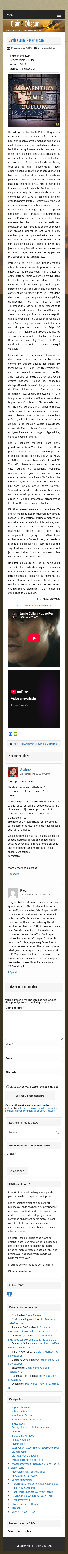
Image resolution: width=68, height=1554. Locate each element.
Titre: (13, 55)
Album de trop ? (20, 1411)
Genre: (14, 68)
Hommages (18, 1443)
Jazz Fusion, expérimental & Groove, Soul (35, 1447)
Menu (10, 14)
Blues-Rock (18, 1423)
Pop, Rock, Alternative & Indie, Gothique (35, 743)
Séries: (14, 59)
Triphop (16, 1507)
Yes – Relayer (34, 1315)
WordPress (33, 1545)
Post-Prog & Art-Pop (23, 1487)
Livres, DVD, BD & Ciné (25, 1455)
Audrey (25, 769)
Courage (46, 1545)
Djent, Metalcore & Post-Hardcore (31, 1427)
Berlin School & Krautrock (26, 1419)
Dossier (16, 1431)
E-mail (10, 1058)
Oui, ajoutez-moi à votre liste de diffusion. (34, 1086)
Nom (9, 1044)
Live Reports (19, 1451)
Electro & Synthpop (23, 1435)
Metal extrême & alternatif (27, 1459)
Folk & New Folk (21, 1439)
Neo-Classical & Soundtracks (28, 1471)
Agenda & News (21, 1407)
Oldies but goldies (22, 1479)
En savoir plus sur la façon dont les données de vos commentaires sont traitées (32, 1109)
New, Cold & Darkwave (25, 1475)
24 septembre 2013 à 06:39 (35, 894)
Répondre (13, 873)
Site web (11, 1072)
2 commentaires (46, 48)
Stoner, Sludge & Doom (25, 1503)
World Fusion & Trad (23, 1511)
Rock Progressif (21, 1499)
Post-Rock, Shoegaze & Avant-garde (32, 1491)
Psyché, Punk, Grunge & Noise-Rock (32, 1495)
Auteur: (14, 64)
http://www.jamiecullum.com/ (34, 605)
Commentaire (15, 1007)
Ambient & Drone (22, 1415)
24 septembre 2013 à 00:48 (35, 773)
